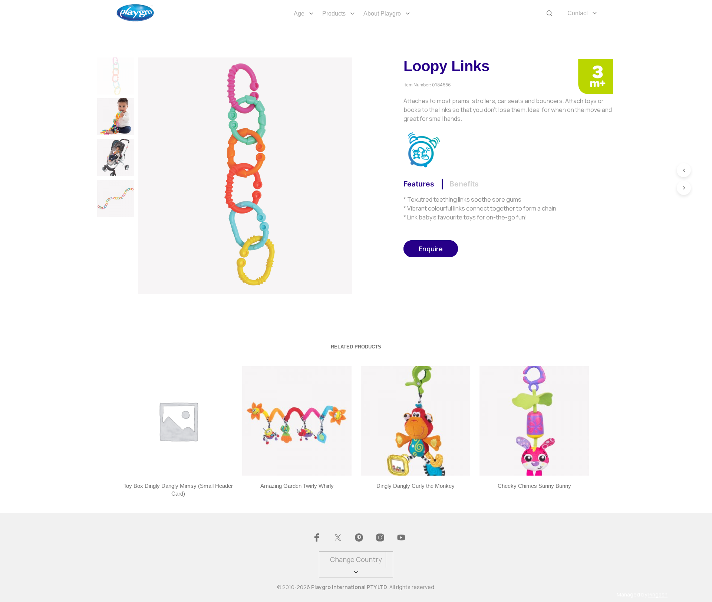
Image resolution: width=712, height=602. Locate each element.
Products (334, 13)
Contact (577, 13)
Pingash (658, 595)
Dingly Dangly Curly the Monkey (415, 486)
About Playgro (382, 13)
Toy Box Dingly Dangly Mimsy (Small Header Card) (178, 490)
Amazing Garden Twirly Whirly (296, 486)
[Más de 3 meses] (595, 76)
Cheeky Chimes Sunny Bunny (534, 486)
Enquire (431, 248)
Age (299, 13)
